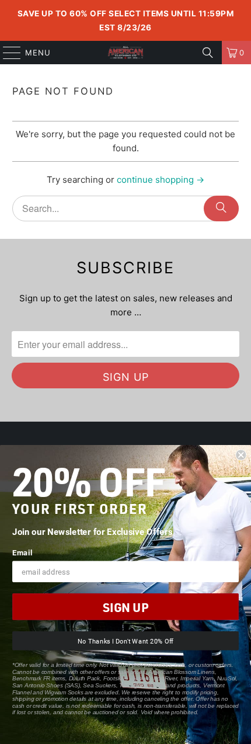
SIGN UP (125, 607)
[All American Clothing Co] (126, 52)
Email (22, 552)
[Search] (208, 52)
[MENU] (6, 52)
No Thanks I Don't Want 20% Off (125, 641)
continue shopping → (160, 179)
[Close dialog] (240, 455)
